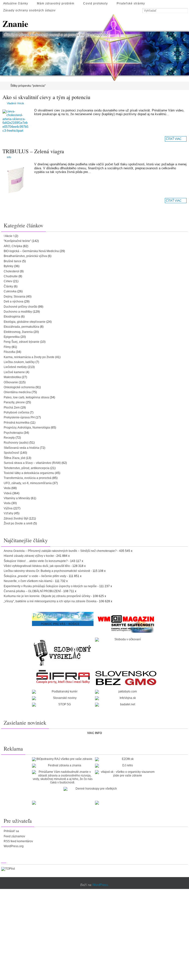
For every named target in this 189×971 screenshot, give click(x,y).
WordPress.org (14, 846)
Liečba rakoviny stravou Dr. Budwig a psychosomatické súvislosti (47, 571)
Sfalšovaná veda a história (21, 448)
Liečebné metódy (15, 367)
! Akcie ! (9, 236)
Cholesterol (11, 271)
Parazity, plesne (14, 402)
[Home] (3, 85)
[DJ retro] (126, 766)
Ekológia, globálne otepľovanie (25, 322)
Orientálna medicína (17, 392)
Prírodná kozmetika (17, 422)
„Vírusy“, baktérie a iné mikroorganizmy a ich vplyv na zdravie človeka (50, 601)
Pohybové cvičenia (16, 412)
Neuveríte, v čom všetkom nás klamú (28, 581)
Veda (7, 488)
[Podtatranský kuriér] (63, 692)
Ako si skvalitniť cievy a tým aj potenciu (46, 97)
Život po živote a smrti (18, 523)
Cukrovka (10, 291)
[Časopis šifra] (63, 676)
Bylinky (8, 266)
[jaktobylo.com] (126, 692)
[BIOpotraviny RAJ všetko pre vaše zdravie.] (63, 759)
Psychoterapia (13, 432)
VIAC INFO (94, 733)
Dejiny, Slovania (14, 296)
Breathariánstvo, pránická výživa (25, 256)
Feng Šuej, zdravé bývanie (21, 342)
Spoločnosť (11, 452)
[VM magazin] (126, 623)
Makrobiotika (12, 377)
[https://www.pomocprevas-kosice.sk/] (63, 619)
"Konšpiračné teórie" (17, 241)
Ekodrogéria (12, 316)
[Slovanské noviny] (63, 698)
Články (8, 286)
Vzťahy (8, 513)
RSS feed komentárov (18, 841)
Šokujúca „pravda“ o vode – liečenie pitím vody (35, 576)
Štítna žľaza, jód (14, 458)
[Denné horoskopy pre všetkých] (94, 789)
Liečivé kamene (14, 372)
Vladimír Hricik (15, 103)
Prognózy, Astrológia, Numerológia (27, 427)
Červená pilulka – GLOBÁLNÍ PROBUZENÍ (32, 591)
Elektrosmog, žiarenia (18, 332)
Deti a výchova (13, 301)
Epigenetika (12, 337)
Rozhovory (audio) (16, 442)
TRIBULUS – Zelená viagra (33, 151)
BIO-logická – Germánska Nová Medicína (31, 251)
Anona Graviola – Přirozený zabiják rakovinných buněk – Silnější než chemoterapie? (60, 551)
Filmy (7, 347)
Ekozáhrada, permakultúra (21, 326)
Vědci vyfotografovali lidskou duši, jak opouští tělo (37, 566)
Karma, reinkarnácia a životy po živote (29, 357)
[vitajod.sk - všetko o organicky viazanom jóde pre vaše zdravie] (126, 773)
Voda (7, 503)
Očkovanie (11, 382)
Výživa (8, 508)
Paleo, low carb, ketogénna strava (26, 397)
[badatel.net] (126, 705)
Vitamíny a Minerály (17, 498)
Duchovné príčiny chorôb (20, 306)
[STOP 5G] (63, 705)
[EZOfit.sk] (126, 759)
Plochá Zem (12, 407)
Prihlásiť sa (11, 831)
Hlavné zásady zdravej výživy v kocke (29, 556)
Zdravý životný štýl (16, 518)
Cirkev (8, 281)
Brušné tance (12, 261)
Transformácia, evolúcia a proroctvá (27, 478)
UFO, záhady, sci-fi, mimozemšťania (28, 483)
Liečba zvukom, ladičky (19, 362)
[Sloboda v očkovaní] (126, 640)
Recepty (9, 437)
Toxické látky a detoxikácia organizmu (29, 473)
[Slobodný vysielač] (63, 652)
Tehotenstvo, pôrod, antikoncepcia (26, 468)
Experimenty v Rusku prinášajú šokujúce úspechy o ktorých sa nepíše (50, 586)
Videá (8, 493)
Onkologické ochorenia (19, 387)
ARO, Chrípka (13, 246)
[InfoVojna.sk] (126, 698)
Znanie (15, 24)
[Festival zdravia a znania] (63, 766)
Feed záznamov (14, 836)
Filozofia (9, 352)
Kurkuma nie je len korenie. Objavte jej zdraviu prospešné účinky (47, 596)
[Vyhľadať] (185, 10)
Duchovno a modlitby (18, 311)
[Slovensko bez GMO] (126, 678)
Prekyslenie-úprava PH (19, 417)
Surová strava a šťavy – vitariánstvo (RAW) (32, 463)
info (9, 157)
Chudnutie (11, 276)
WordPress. (100, 885)
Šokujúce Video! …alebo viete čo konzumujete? (36, 561)
